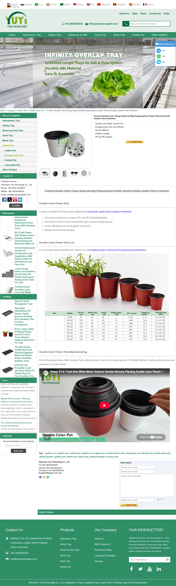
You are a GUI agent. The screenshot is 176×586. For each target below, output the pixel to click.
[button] (85, 105)
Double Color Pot (36, 110)
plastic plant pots (162, 453)
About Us (124, 13)
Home (12, 35)
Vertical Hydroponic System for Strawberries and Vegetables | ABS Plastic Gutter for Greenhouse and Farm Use (25, 249)
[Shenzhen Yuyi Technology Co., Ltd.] (17, 27)
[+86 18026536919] (40, 477)
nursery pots (113, 457)
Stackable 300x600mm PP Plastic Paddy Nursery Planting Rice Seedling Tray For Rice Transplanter (24, 309)
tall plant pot (147, 453)
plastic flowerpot (97, 457)
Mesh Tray (119, 35)
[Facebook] (4, 199)
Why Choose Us (103, 544)
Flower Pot (138, 35)
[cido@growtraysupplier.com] (44, 477)
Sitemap (99, 561)
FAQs (166, 13)
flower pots (72, 457)
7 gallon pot (50, 453)
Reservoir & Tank (77, 35)
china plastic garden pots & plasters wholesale (109, 211)
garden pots (60, 457)
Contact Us (155, 13)
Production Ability (103, 550)
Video (135, 13)
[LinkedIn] (20, 199)
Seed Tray (100, 35)
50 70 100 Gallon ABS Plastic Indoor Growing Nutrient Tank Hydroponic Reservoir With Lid (24, 231)
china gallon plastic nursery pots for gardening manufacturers (116, 250)
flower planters (47, 457)
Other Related (159, 35)
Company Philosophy (105, 555)
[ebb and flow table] (88, 73)
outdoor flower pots (115, 453)
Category (11, 110)
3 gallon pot (87, 453)
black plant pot (133, 453)
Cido (163, 62)
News (143, 13)
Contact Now (16, 206)
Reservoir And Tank (12, 130)
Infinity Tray (54, 35)
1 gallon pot (74, 453)
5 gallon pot (99, 453)
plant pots (84, 457)
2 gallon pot (62, 453)
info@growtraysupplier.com (103, 24)
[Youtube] (15, 199)
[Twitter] (9, 199)
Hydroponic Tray (32, 35)
